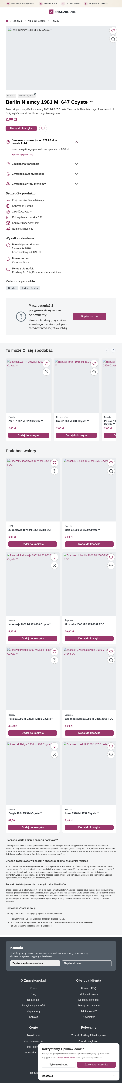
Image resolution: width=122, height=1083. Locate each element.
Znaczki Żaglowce (88, 1041)
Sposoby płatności (88, 999)
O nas (33, 988)
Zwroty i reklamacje (89, 1005)
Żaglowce (69, 620)
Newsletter (89, 1016)
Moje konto (33, 1035)
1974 (10, 526)
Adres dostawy (33, 1052)
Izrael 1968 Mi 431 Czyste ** (72, 421)
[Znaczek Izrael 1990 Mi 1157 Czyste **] (89, 773)
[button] (35, 93)
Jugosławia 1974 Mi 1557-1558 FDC (29, 529)
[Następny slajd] (113, 350)
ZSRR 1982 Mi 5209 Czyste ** (25, 421)
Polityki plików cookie (66, 1057)
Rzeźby (55, 20)
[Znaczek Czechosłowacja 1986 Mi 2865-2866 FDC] (89, 678)
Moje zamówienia (33, 1041)
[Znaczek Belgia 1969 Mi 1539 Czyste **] (89, 489)
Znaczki (18, 20)
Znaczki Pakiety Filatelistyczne (88, 1035)
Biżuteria (69, 715)
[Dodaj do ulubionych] (113, 30)
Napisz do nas (89, 316)
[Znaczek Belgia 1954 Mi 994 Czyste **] (33, 773)
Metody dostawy (89, 994)
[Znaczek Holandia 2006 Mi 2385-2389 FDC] (89, 584)
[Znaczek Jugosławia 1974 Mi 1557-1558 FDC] (33, 489)
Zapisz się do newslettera (27, 963)
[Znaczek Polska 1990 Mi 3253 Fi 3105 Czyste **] (33, 678)
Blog (33, 994)
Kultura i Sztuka (36, 20)
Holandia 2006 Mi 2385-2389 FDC (84, 624)
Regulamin (33, 999)
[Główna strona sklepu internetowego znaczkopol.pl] (7, 20)
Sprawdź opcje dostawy (22, 154)
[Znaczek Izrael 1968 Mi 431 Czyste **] (76, 386)
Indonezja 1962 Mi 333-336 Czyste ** (29, 624)
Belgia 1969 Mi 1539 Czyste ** (82, 529)
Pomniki (11, 417)
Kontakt (33, 1016)
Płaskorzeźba (62, 417)
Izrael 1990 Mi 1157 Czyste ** (82, 813)
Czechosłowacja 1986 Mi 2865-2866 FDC (89, 718)
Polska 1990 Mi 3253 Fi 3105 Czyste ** (30, 718)
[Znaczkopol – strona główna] (62, 12)
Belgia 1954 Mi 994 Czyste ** (25, 813)
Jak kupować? (89, 1011)
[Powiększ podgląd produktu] (113, 39)
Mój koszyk (33, 1046)
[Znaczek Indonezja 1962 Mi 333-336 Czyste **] (33, 584)
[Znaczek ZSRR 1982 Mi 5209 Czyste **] (28, 386)
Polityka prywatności (33, 1005)
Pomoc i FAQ (88, 988)
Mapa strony (33, 1011)
